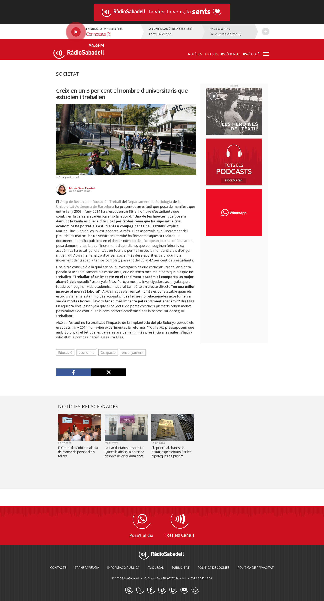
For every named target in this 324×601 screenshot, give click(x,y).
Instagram (128, 590)
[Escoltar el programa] (97, 31)
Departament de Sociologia (150, 201)
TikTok (162, 590)
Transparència (87, 568)
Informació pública (123, 568)
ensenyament (133, 352)
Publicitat (181, 568)
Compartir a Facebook (73, 372)
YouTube (184, 590)
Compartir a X (108, 372)
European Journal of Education (168, 240)
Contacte (58, 568)
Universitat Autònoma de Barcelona (85, 206)
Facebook (151, 590)
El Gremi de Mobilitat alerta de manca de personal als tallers (78, 451)
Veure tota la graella (265, 31)
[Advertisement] (234, 263)
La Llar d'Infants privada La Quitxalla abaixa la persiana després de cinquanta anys (124, 451)
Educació (65, 352)
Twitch (173, 590)
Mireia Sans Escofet (82, 188)
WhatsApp (195, 590)
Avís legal (156, 568)
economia (86, 352)
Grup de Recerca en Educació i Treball (90, 201)
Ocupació (108, 352)
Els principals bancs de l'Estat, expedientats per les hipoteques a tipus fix (171, 451)
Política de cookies (213, 568)
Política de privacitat (256, 568)
